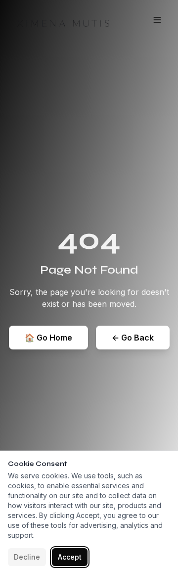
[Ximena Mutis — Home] (60, 20)
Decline (27, 557)
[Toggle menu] (157, 20)
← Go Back (133, 338)
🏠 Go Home (48, 338)
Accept (70, 557)
